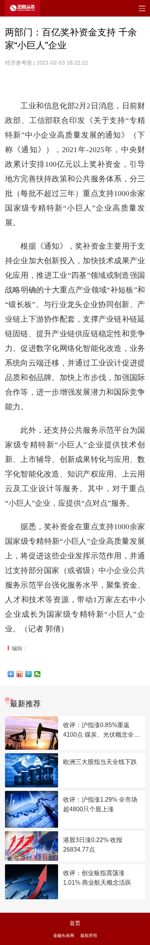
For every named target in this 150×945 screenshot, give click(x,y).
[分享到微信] (37, 674)
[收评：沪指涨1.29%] (31, 809)
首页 (75, 923)
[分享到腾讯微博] (28, 674)
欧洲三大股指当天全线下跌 (100, 762)
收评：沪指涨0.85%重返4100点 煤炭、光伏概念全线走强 (101, 730)
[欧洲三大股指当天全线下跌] (31, 770)
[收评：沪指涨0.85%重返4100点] (31, 733)
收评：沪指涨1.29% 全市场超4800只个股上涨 (100, 804)
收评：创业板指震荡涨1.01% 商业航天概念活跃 (97, 878)
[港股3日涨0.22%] (31, 846)
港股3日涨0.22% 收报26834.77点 (92, 845)
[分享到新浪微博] (20, 674)
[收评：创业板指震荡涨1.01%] (31, 881)
